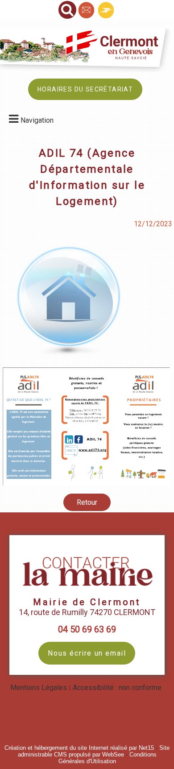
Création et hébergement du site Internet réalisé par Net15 (79, 747)
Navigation (37, 120)
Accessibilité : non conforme (117, 687)
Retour (87, 502)
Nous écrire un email (87, 653)
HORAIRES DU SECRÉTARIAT (85, 89)
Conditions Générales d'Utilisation (107, 758)
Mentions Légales (38, 687)
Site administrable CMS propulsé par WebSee (94, 751)
